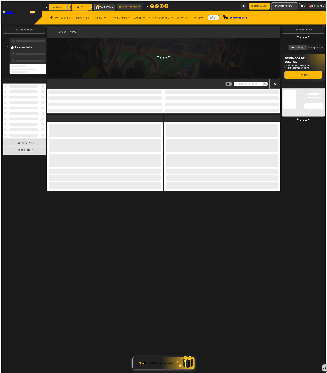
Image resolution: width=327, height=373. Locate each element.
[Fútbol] (55, 32)
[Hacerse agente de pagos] (243, 6)
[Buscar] (277, 32)
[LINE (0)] (50, 32)
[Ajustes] (303, 6)
